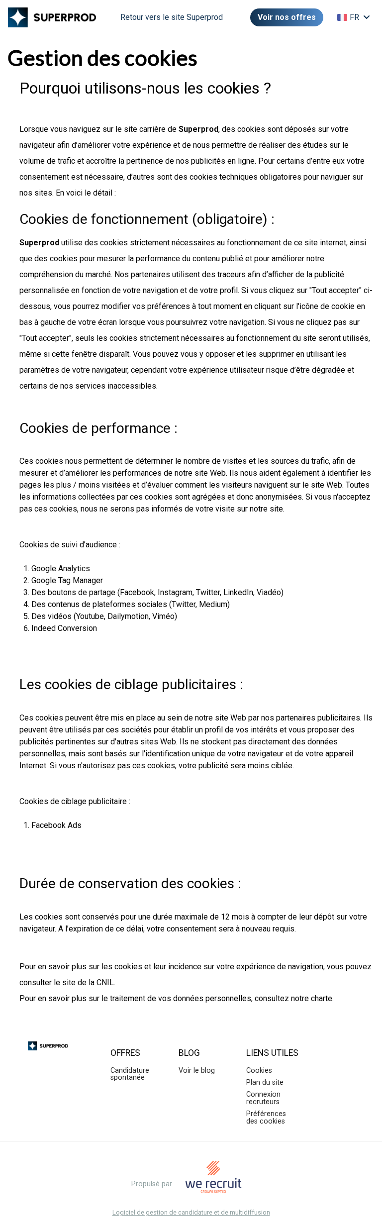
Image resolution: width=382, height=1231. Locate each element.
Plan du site (265, 1082)
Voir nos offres (287, 17)
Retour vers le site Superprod (171, 17)
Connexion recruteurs (263, 1098)
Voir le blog (197, 1070)
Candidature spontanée (129, 1074)
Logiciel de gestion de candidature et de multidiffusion (191, 1213)
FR (354, 17)
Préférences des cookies (266, 1117)
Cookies (259, 1070)
